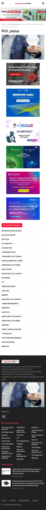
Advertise (12, 500)
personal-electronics (11, 299)
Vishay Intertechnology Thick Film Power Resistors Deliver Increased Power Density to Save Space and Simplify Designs (28, 483)
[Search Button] (43, 3)
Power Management (10, 303)
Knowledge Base (8, 286)
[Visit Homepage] (23, 3)
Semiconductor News (13, 24)
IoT (3, 282)
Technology (7, 334)
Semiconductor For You (14, 505)
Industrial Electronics (12, 274)
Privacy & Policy (24, 500)
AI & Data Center (8, 235)
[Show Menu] (3, 3)
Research (6, 308)
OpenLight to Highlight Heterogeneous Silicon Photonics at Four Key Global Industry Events (26, 471)
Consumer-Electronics (12, 256)
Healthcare (7, 269)
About (4, 500)
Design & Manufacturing (12, 261)
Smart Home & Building (11, 329)
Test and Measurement (12, 338)
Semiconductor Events (12, 316)
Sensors (5, 325)
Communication (8, 252)
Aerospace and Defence (12, 231)
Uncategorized (8, 342)
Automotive (7, 248)
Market (5, 295)
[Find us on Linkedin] (4, 416)
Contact (35, 500)
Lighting (5, 291)
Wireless (5, 346)
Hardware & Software (11, 265)
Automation (7, 244)
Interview (6, 278)
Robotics (6, 312)
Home (3, 24)
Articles (5, 239)
